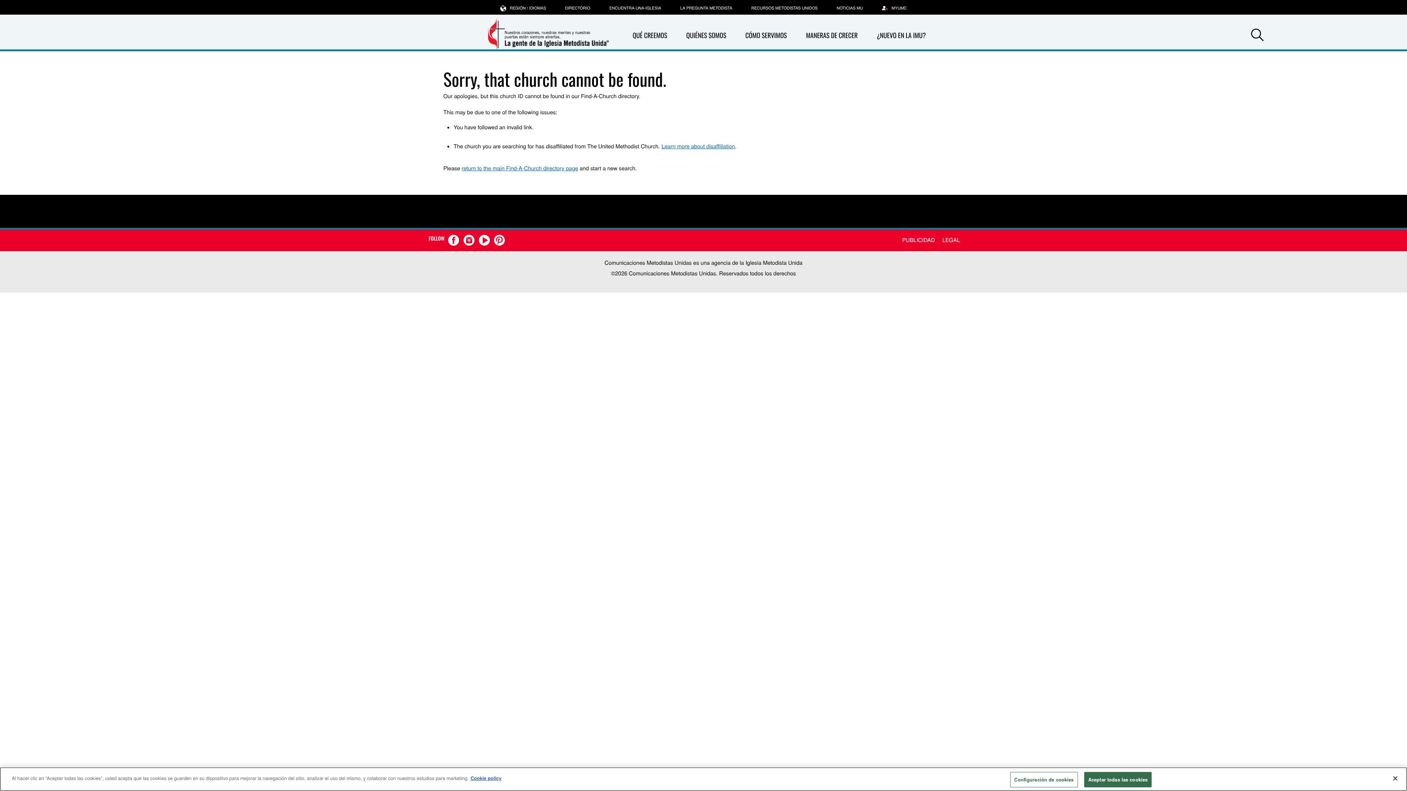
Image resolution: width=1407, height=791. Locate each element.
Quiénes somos (706, 35)
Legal (951, 240)
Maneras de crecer (832, 35)
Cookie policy (486, 778)
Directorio (577, 8)
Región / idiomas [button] (528, 8)
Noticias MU (850, 8)
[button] (1257, 36)
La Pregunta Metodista (706, 8)
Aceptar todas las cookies (1118, 779)
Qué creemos (650, 35)
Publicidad (918, 240)
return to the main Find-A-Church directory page (520, 168)
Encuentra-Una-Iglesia (635, 8)
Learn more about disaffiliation (698, 146)
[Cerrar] (1395, 778)
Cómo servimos (766, 35)
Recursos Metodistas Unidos (784, 8)
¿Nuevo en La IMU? (901, 35)
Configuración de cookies (1044, 779)
